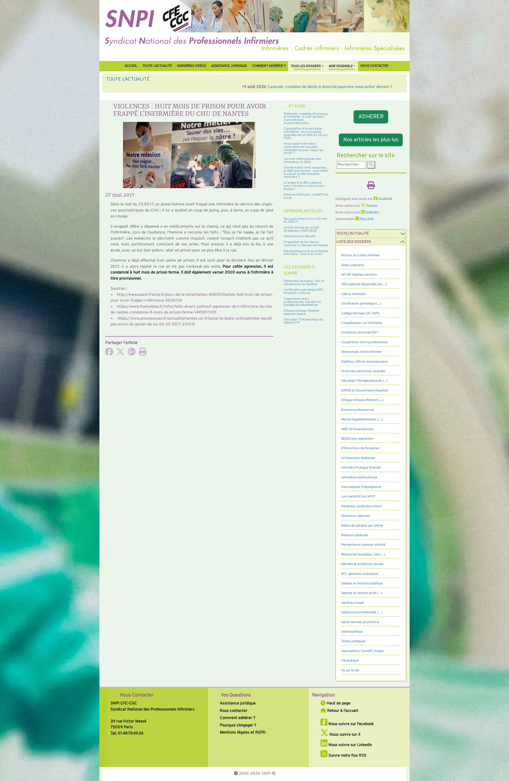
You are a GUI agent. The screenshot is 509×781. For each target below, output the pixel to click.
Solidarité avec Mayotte (300, 236)
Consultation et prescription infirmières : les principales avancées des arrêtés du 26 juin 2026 (306, 133)
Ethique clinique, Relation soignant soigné (301, 312)
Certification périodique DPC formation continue (304, 291)
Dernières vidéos (191, 66)
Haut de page (338, 703)
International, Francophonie (361, 487)
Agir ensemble (341, 66)
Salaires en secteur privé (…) (361, 593)
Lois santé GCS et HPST (358, 497)
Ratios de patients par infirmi (362, 526)
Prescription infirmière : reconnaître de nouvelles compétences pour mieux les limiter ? (303, 148)
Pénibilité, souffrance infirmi (361, 506)
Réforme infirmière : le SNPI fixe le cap (306, 196)
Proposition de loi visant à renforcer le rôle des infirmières (306, 243)
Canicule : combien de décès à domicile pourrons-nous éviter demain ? (193, 87)
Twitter (371, 206)
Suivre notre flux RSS (346, 755)
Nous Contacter (136, 695)
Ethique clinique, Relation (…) (362, 400)
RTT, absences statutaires (359, 574)
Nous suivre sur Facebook (350, 724)
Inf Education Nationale (358, 458)
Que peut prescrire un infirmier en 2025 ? (305, 220)
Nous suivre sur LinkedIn (349, 745)
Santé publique (352, 632)
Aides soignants (352, 265)
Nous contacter (374, 66)
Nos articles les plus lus (370, 139)
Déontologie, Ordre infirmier (361, 352)
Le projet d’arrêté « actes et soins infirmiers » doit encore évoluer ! (304, 186)
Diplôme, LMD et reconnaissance (364, 362)
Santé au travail (352, 603)
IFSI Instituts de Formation (360, 448)
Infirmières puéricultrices (359, 477)
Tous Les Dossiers (306, 66)
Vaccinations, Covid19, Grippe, (362, 651)
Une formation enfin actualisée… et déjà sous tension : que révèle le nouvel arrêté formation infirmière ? (306, 172)
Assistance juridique (229, 66)
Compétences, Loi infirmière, (361, 323)
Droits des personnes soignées (363, 371)
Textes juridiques (353, 641)
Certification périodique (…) (361, 304)
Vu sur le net (350, 670)
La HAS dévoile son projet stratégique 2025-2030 (301, 229)
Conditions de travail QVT (359, 332)
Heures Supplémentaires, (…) (362, 419)
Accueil (131, 66)
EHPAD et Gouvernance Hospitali (364, 391)
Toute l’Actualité (157, 66)
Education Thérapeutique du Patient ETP (303, 321)
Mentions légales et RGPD (243, 732)
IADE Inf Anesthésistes (357, 429)
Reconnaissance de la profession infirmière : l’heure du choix (306, 252)
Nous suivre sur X (344, 734)
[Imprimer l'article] (143, 353)
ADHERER (371, 116)
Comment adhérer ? (237, 718)
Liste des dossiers (353, 242)
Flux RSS (366, 219)
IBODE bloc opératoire (357, 439)
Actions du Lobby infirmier (360, 255)
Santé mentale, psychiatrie (360, 622)
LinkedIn (372, 212)
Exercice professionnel (357, 410)
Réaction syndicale (354, 535)
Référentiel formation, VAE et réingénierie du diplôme (304, 282)
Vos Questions (236, 695)
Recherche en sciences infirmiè (363, 545)
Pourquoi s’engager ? (238, 725)
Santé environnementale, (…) (362, 612)
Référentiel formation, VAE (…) (363, 555)
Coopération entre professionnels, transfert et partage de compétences (302, 302)
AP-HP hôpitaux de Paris (359, 275)
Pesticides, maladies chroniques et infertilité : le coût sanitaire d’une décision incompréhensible (306, 118)
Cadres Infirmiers (353, 294)
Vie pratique (350, 661)
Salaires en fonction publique (362, 583)
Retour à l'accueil (342, 710)
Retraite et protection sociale (362, 564)
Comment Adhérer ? (269, 66)
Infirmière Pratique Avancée (361, 468)
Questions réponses (355, 516)
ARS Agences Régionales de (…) (364, 284)
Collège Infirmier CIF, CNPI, (360, 313)
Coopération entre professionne (364, 342)
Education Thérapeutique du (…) (364, 381)
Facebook (384, 199)
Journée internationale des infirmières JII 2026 (302, 160)
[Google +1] (131, 353)
